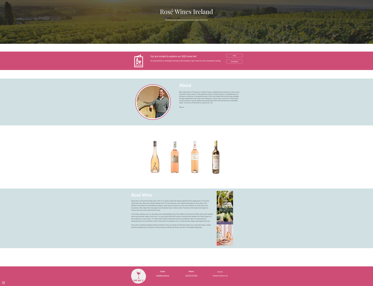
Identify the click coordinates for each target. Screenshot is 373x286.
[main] (186, 11)
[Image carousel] (186, 157)
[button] (3, 282)
